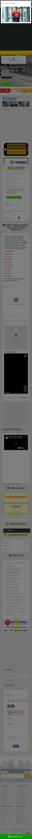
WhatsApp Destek (16, 836)
